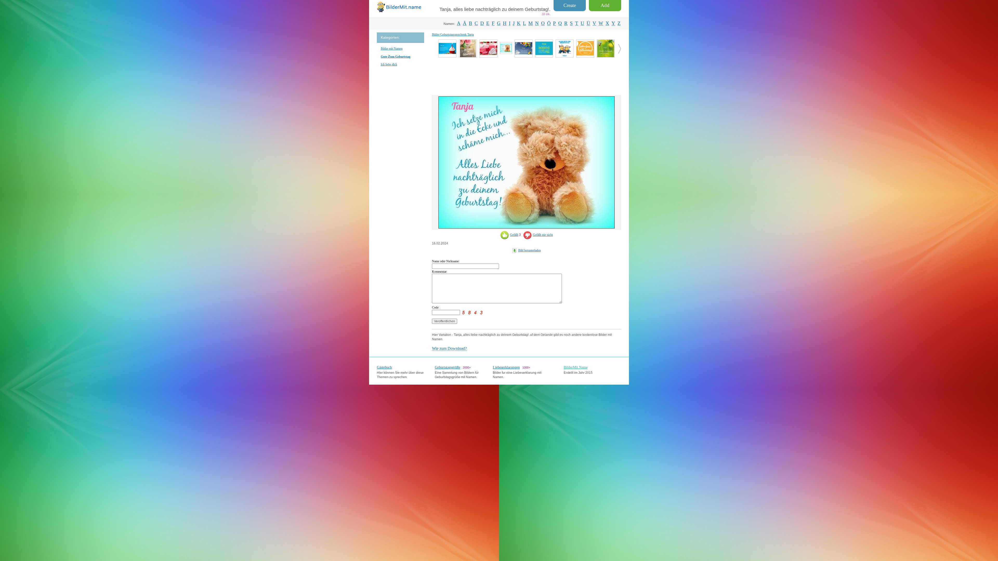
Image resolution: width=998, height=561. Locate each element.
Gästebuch (384, 367)
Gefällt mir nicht (543, 235)
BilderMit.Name (576, 367)
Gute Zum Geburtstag (395, 56)
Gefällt (514, 235)
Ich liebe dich (389, 64)
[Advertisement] (526, 76)
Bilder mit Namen (392, 48)
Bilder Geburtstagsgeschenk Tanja (453, 34)
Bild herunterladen (529, 250)
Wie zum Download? (449, 348)
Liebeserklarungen (506, 367)
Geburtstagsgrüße (447, 367)
